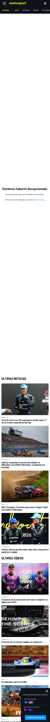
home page (40, 199)
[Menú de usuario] (45, 3)
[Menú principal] (4, 3)
